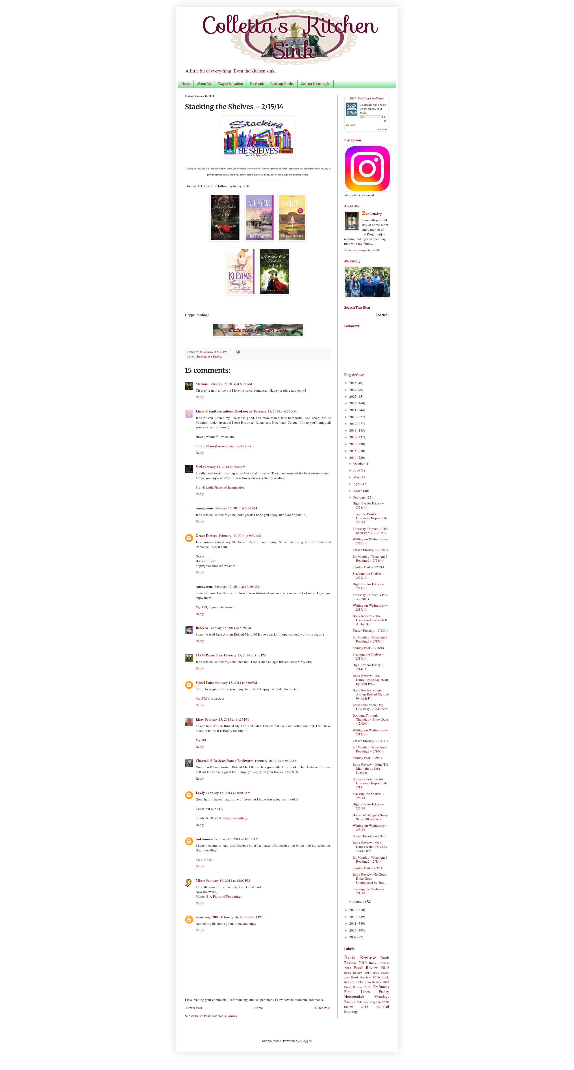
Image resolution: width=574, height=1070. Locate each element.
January (359, 901)
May (357, 477)
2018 (353, 430)
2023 (353, 396)
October (359, 463)
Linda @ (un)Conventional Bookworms (224, 411)
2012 (353, 916)
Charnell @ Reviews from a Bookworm (225, 760)
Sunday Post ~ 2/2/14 (368, 868)
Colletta (364, 104)
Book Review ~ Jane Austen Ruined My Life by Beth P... (371, 694)
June (357, 470)
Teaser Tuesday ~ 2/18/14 (371, 630)
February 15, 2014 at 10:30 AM (237, 586)
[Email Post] (237, 352)
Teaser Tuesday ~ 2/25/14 (371, 549)
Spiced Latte (205, 682)
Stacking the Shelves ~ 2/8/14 (368, 795)
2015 (353, 450)
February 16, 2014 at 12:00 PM (228, 880)
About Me (204, 84)
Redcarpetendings (235, 818)
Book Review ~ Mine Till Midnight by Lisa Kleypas (370, 768)
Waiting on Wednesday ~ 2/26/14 (370, 541)
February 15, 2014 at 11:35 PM (227, 719)
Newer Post (194, 1007)
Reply (200, 397)
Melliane (202, 383)
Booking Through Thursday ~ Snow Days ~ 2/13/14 (371, 719)
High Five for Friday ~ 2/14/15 (368, 666)
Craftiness (381, 986)
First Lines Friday (366, 991)
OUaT (214, 818)
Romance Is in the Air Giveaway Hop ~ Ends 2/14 (370, 783)
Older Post (322, 1007)
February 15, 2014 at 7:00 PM (236, 682)
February (360, 497)
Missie (200, 880)
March (358, 490)
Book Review (360, 957)
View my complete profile (362, 250)
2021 (353, 410)
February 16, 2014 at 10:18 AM (236, 839)
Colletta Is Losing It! (315, 84)
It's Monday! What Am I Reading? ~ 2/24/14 (370, 558)
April (357, 483)
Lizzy (200, 719)
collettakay (207, 352)
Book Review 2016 (365, 977)
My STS (201, 607)
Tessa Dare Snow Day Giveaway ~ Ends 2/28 (370, 706)
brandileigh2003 (208, 916)
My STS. (293, 772)
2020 (353, 416)
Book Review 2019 (357, 987)
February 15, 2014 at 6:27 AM (231, 384)
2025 (353, 382)
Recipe (349, 1001)
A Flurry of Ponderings (226, 896)
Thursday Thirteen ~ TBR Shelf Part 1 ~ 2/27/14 (371, 530)
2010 (353, 930)
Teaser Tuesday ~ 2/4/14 (370, 836)
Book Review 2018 (377, 982)
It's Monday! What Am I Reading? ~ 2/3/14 (370, 859)
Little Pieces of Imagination (225, 487)
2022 (353, 403)
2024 (353, 389)
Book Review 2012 (371, 967)
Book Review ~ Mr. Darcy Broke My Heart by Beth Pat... (370, 679)
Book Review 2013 (357, 973)
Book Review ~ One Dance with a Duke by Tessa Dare (370, 846)
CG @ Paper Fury (209, 655)
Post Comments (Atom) (220, 1015)
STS (219, 808)
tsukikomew (204, 838)
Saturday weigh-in (368, 1002)
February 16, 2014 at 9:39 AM (276, 760)
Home (185, 84)
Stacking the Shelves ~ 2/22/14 (368, 575)
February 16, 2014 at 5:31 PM (242, 917)
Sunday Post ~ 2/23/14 (368, 567)
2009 (353, 937)
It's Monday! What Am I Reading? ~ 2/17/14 (370, 639)
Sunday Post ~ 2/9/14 (368, 757)
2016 (353, 444)
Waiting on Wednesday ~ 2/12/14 (370, 732)
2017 (353, 437)
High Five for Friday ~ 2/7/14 (368, 806)
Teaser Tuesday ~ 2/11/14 (371, 740)
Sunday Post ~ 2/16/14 (368, 647)
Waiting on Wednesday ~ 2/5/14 (370, 827)
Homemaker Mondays (366, 996)
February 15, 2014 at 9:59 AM (240, 535)
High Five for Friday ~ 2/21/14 (368, 586)
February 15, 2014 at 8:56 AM (236, 508)
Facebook (257, 84)
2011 (353, 923)
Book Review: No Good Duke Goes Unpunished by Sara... (370, 878)
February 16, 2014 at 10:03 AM (228, 792)
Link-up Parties (282, 84)
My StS (201, 740)
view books (382, 129)
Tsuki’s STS (204, 859)
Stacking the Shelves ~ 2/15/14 (368, 656)
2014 (353, 457)
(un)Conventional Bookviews (230, 446)
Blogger (305, 1040)
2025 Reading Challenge (366, 98)
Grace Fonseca (206, 535)
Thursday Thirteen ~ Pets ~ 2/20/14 (370, 596)
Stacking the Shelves (209, 356)
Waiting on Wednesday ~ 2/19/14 (370, 607)
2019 (353, 423)
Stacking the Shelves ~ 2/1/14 (368, 891)
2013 (353, 910)
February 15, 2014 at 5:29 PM (230, 627)
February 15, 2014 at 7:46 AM (224, 466)
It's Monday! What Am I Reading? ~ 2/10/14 (370, 749)
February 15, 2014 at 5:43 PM (245, 655)
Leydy (200, 792)
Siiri (199, 466)
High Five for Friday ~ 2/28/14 (368, 505)
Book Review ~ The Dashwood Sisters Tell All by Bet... (370, 620)
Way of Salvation (230, 84)
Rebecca (202, 627)
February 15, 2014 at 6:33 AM (275, 411)
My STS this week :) (210, 698)
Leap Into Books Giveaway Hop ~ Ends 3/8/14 (370, 518)
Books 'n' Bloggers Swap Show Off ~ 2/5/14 (370, 817)
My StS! (306, 661)
